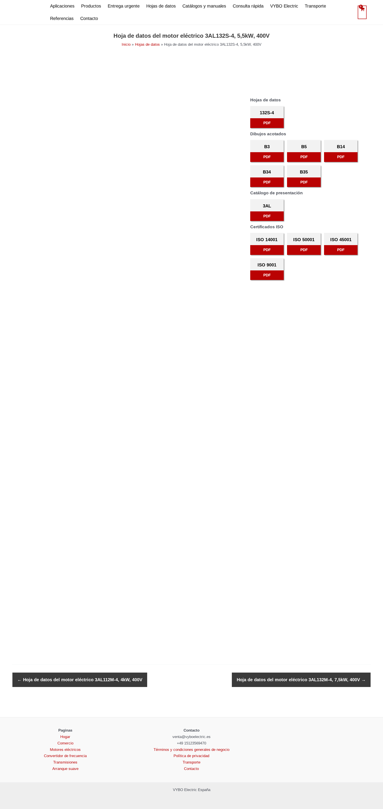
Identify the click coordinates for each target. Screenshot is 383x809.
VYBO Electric (284, 6)
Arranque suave (65, 769)
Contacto (89, 18)
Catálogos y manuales (204, 6)
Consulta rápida (248, 6)
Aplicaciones (62, 6)
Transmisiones (65, 762)
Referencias (62, 18)
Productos (91, 6)
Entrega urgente (124, 6)
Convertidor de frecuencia (65, 756)
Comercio (65, 743)
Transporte (315, 6)
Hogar (65, 737)
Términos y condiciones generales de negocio (191, 750)
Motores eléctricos (65, 750)
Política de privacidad (191, 756)
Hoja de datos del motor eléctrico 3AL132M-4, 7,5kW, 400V (301, 679)
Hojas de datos (161, 6)
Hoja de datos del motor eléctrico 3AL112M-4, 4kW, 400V (79, 679)
